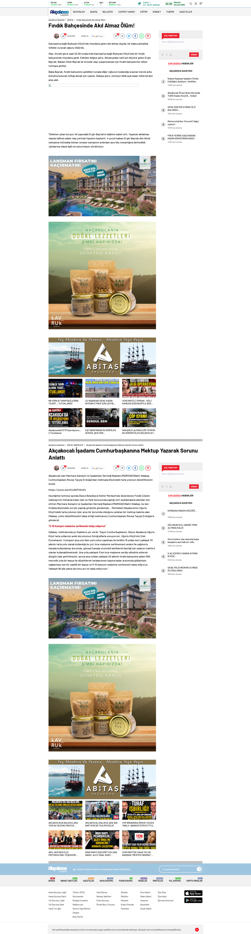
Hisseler (142, 880)
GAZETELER (185, 11)
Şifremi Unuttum (165, 900)
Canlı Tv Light (55, 908)
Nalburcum (78, 904)
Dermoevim (78, 896)
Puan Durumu (125, 880)
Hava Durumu (106, 880)
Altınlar (124, 892)
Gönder (194, 55)
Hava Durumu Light (58, 892)
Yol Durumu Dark (56, 904)
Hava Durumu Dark (57, 896)
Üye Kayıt (162, 896)
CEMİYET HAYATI (126, 11)
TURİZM (170, 11)
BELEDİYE (108, 11)
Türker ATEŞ (79, 892)
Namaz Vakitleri (69, 880)
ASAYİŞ (93, 11)
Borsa (52, 880)
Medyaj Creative (80, 900)
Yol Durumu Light (57, 900)
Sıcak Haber (146, 908)
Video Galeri (145, 896)
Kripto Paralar (194, 880)
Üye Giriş (162, 892)
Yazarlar (144, 900)
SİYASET (157, 11)
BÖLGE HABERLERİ (75, 445)
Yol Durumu (175, 880)
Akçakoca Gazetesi (56, 20)
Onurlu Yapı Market (81, 908)
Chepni (76, 912)
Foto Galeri (145, 892)
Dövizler (124, 896)
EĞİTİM (143, 11)
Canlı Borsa (101, 892)
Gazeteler (88, 880)
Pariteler (158, 880)
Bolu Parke (78, 916)
